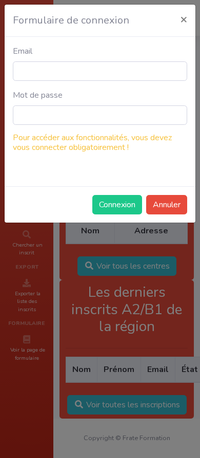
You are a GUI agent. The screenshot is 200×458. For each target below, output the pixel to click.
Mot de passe (38, 95)
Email (22, 51)
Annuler (167, 204)
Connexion (117, 204)
